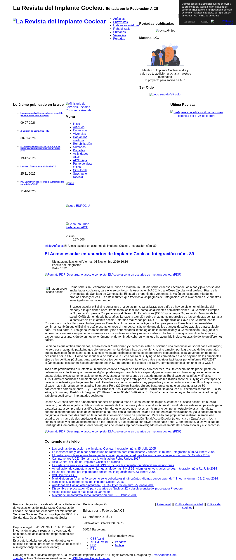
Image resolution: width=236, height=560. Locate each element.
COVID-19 (80, 170)
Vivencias (79, 133)
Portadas (79, 150)
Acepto (204, 21)
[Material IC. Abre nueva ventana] (165, 54)
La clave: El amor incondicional (38, 166)
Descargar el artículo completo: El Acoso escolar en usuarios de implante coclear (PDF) (124, 274)
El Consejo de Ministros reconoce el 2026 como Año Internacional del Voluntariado (40, 148)
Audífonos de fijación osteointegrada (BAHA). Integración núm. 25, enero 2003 (103, 485)
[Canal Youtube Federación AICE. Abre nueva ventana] (79, 227)
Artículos (78, 127)
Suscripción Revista (80, 175)
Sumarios (79, 147)
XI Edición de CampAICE (35, 131)
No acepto (189, 21)
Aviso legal (164, 504)
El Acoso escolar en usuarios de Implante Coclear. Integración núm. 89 (119, 253)
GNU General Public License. (91, 558)
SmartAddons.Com (164, 554)
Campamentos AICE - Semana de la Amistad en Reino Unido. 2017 (96, 458)
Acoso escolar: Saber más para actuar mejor (81, 491)
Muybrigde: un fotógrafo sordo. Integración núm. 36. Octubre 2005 (94, 495)
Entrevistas (80, 130)
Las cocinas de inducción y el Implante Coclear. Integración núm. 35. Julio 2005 (104, 448)
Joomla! (18, 558)
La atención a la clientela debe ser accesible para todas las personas (41, 114)
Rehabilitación (82, 143)
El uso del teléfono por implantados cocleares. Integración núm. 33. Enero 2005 (104, 471)
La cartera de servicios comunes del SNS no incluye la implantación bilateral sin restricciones (113, 465)
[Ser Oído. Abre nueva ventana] (165, 94)
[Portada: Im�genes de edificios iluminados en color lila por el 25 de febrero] (196, 115)
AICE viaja (80, 160)
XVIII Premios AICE (64, 475)
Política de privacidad (189, 504)
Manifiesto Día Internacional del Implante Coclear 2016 (88, 481)
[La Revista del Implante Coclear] (59, 21)
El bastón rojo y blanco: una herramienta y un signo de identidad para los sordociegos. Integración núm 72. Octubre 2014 (131, 455)
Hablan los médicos (80, 138)
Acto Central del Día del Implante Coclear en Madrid (86, 461)
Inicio (76, 123)
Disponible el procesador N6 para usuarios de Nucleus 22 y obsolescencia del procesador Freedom (117, 488)
